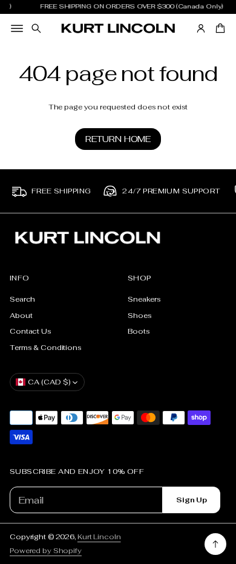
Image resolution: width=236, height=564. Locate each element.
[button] (36, 28)
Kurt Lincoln (99, 536)
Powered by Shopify (46, 550)
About (21, 315)
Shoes (139, 315)
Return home (118, 139)
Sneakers (144, 298)
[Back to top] (215, 544)
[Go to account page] (201, 28)
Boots (138, 330)
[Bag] (218, 28)
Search (22, 298)
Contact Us (30, 330)
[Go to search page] (36, 28)
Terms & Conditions (46, 347)
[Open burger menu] (17, 28)
